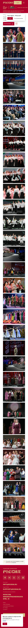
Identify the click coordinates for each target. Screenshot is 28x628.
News (4, 602)
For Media (5, 607)
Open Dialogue (6, 604)
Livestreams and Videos (8, 606)
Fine (5, 623)
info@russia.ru (10, 584)
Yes (10, 18)
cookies (4, 620)
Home (4, 14)
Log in (17, 2)
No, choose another (18, 18)
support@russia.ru (12, 589)
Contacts (5, 609)
